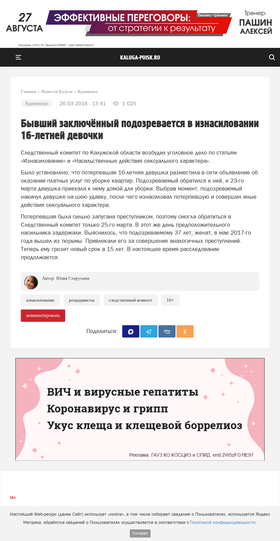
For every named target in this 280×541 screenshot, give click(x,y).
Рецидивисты (82, 300)
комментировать (43, 315)
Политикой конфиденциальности (222, 522)
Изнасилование (40, 300)
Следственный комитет (130, 300)
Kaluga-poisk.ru (140, 57)
